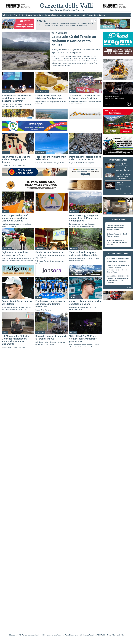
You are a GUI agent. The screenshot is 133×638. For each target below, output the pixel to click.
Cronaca (62, 15)
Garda (41, 15)
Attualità (90, 15)
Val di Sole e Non (19, 15)
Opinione (102, 15)
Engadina (29, 15)
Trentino (47, 15)
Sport (96, 15)
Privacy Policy (111, 635)
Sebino (35, 15)
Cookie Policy (120, 635)
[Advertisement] (118, 333)
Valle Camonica (7, 15)
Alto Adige (54, 15)
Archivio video (127, 193)
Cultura (68, 15)
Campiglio (76, 15)
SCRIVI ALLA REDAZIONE (122, 15)
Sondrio (83, 15)
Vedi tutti (128, 287)
